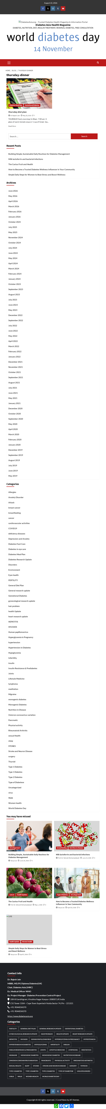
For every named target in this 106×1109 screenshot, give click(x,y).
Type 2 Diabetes (15, 777)
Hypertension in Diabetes (19, 647)
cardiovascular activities (19, 523)
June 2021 (13, 393)
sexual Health (14, 735)
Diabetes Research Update (20, 559)
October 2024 (14, 242)
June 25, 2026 (24, 861)
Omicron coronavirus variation (22, 715)
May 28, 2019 (27, 116)
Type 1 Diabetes (15, 767)
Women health (15, 803)
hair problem (14, 606)
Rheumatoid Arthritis (17, 730)
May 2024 (12, 258)
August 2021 (14, 382)
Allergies (12, 492)
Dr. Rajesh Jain (15, 116)
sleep (10, 741)
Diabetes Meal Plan (16, 105)
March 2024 (13, 268)
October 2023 (14, 284)
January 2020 (14, 445)
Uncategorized (14, 787)
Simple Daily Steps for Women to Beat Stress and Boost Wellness (36, 174)
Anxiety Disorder (16, 497)
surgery (11, 756)
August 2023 (14, 294)
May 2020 (12, 424)
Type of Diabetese (16, 782)
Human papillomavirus (18, 632)
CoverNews (61, 1100)
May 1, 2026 (38, 905)
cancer (11, 518)
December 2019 (15, 450)
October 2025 (14, 222)
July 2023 (12, 299)
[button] (9, 62)
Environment (14, 570)
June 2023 (13, 305)
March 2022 (13, 346)
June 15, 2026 (86, 858)
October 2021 (14, 372)
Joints (11, 673)
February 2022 (14, 351)
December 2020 (15, 408)
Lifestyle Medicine (16, 678)
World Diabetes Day (17, 808)
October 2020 (14, 413)
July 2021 (12, 388)
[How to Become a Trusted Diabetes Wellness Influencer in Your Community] (77, 883)
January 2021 (14, 403)
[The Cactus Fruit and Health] (29, 883)
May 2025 (12, 232)
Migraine (12, 694)
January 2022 (14, 356)
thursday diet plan (17, 112)
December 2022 (15, 315)
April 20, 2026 (71, 908)
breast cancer (14, 508)
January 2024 (14, 279)
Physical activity (15, 725)
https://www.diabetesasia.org (20, 1016)
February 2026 (14, 211)
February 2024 (14, 274)
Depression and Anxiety (18, 539)
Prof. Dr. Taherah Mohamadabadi (68, 858)
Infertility (12, 658)
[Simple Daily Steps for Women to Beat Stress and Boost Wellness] (29, 930)
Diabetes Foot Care (16, 544)
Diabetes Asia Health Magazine (53, 25)
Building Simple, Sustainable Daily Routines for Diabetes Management (39, 154)
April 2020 (13, 429)
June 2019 (13, 470)
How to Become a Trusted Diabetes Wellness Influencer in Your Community (41, 169)
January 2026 (14, 217)
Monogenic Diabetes (17, 704)
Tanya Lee (13, 861)
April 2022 (13, 341)
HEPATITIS (13, 622)
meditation (13, 689)
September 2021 (15, 377)
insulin (11, 663)
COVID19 (12, 528)
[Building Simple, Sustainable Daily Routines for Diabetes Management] (29, 836)
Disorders (12, 565)
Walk (10, 798)
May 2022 (12, 336)
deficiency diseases (16, 533)
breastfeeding (14, 513)
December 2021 (15, 362)
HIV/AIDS (12, 627)
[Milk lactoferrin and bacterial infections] (77, 836)
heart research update (18, 616)
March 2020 (13, 434)
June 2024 (13, 253)
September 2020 (15, 419)
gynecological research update (21, 601)
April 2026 (13, 201)
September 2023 (15, 289)
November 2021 (15, 367)
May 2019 (12, 476)
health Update (14, 611)
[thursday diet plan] (29, 93)
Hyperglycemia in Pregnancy (20, 637)
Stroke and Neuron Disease (20, 751)
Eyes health (13, 575)
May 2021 (12, 398)
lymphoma (13, 684)
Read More (12, 126)
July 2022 (12, 325)
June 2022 (13, 331)
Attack (11, 502)
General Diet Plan (16, 585)
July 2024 (12, 248)
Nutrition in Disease (17, 710)
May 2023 (12, 310)
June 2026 (13, 191)
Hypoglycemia (14, 653)
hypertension (14, 642)
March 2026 (13, 206)
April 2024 (13, 263)
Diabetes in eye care (17, 549)
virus (10, 792)
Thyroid (11, 761)
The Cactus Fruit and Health (20, 164)
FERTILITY (13, 580)
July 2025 (12, 227)
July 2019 (12, 465)
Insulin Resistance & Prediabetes (22, 668)
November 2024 (15, 237)
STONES (12, 746)
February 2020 (14, 439)
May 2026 (12, 196)
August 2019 (14, 460)
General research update (19, 590)
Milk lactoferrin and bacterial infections (25, 159)
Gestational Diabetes (32, 105)
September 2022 (15, 320)
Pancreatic (13, 720)
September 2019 (15, 455)
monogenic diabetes (17, 699)
